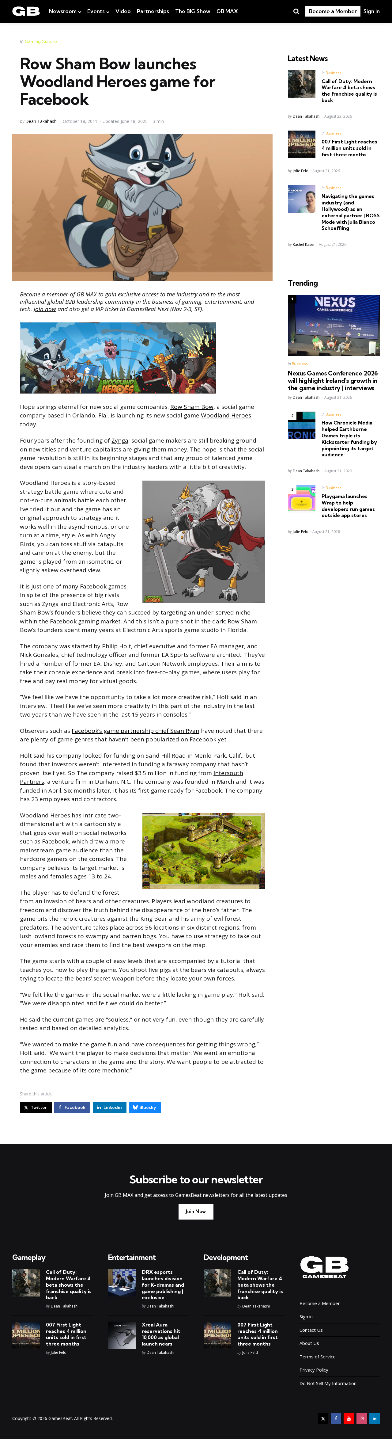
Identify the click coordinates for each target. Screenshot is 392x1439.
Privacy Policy (314, 1370)
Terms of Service (318, 1356)
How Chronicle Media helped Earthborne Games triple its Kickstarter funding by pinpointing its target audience (349, 439)
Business (333, 72)
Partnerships (153, 11)
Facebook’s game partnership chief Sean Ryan (135, 731)
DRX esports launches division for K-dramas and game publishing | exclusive (163, 1284)
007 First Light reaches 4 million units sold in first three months (349, 148)
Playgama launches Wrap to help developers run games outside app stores (348, 505)
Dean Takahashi (41, 121)
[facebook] (336, 1418)
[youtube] (349, 1418)
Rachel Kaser (304, 244)
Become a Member (333, 11)
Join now (45, 309)
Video (123, 11)
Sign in (372, 11)
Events (96, 11)
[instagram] (361, 1418)
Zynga (119, 440)
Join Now (196, 1211)
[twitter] (323, 1418)
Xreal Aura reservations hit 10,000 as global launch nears (161, 1334)
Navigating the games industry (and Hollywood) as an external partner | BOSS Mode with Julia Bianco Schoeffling (351, 212)
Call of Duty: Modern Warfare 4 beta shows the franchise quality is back (349, 90)
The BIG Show (192, 11)
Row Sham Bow (191, 407)
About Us (309, 1343)
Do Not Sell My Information (328, 1383)
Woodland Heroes (226, 415)
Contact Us (311, 1330)
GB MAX (227, 11)
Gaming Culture (41, 41)
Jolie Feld (300, 170)
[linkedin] (374, 1418)
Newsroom (63, 11)
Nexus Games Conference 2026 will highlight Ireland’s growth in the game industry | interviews (333, 381)
